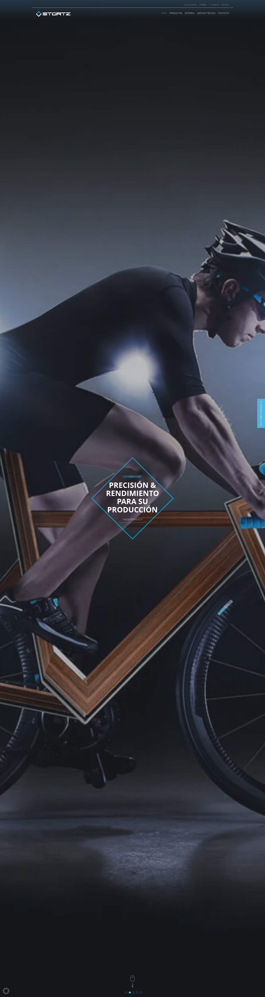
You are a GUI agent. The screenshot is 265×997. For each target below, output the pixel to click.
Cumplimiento (190, 5)
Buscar (215, 5)
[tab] (126, 992)
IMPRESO (203, 5)
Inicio (164, 13)
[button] (261, 413)
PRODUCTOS (175, 13)
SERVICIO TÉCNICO (206, 13)
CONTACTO (223, 13)
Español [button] (225, 5)
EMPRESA (190, 13)
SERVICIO (132, 519)
